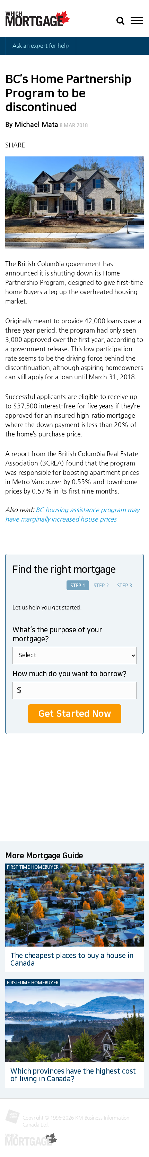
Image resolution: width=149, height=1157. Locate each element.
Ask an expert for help (40, 45)
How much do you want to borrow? (69, 674)
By (31, 124)
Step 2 (101, 585)
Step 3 (124, 585)
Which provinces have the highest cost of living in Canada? (73, 1075)
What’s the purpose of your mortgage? (57, 634)
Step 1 (77, 585)
